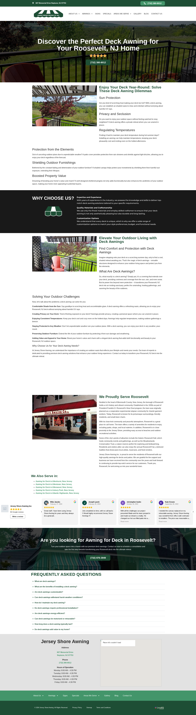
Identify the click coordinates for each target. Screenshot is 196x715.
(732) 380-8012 (65, 663)
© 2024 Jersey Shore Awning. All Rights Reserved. (51, 707)
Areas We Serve (121, 14)
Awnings (86, 14)
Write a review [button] (17, 516)
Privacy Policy (77, 707)
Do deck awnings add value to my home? (52, 629)
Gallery (137, 14)
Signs (97, 14)
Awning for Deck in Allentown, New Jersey (54, 484)
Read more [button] (125, 521)
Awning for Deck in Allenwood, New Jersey (54, 487)
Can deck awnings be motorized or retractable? (55, 619)
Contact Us (156, 14)
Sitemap (89, 707)
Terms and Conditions (103, 707)
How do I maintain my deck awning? (50, 603)
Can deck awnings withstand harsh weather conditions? (59, 597)
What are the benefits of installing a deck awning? (56, 587)
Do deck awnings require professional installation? (56, 608)
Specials (107, 14)
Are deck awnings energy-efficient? (50, 613)
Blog (146, 14)
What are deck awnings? (45, 581)
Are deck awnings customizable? (49, 592)
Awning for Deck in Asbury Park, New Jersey (55, 490)
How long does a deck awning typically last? (54, 624)
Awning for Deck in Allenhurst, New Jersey (54, 481)
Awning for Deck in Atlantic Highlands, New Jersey (57, 493)
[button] (193, 511)
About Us (73, 14)
